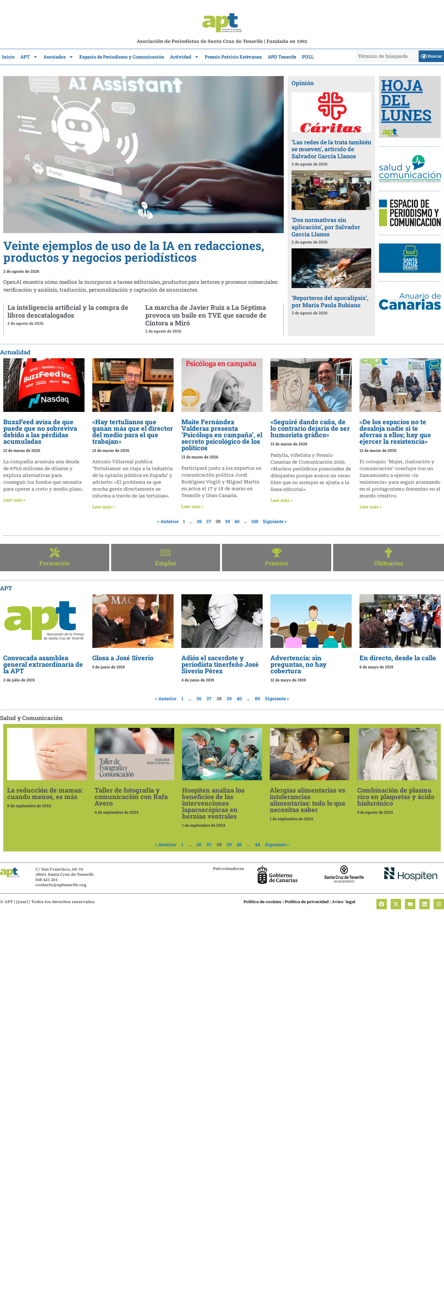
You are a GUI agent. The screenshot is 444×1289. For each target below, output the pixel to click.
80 (257, 698)
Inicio (8, 57)
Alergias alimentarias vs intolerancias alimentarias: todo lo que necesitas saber (308, 800)
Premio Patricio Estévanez (233, 57)
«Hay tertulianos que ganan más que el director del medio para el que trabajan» (132, 431)
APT (25, 57)
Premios (276, 563)
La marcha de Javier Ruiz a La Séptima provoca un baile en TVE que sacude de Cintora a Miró (206, 315)
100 (254, 521)
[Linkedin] (424, 904)
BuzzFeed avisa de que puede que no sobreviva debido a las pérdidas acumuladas (40, 431)
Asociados (55, 57)
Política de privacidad (307, 902)
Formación (54, 563)
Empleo (165, 563)
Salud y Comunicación (31, 718)
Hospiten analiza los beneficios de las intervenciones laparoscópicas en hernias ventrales (213, 803)
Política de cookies (262, 902)
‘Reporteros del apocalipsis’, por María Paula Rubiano (330, 301)
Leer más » (14, 500)
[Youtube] (410, 904)
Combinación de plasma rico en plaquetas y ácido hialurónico (395, 796)
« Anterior (168, 521)
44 (257, 844)
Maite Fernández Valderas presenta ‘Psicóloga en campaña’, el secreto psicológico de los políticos (221, 434)
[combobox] (387, 56)
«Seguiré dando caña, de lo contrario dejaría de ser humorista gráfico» (310, 428)
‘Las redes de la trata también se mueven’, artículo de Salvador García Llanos (331, 149)
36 (199, 521)
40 (237, 521)
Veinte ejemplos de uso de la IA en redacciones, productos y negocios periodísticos (133, 251)
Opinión (303, 83)
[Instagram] (439, 904)
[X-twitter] (396, 904)
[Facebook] (381, 904)
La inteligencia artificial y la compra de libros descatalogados (67, 311)
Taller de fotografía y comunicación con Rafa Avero (131, 796)
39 (227, 521)
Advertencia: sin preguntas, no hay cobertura (298, 664)
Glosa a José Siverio (122, 657)
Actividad (180, 57)
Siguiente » (275, 521)
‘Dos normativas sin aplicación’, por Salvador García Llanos (326, 227)
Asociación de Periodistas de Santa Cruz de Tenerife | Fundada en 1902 (222, 41)
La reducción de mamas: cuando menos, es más (45, 793)
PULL (308, 57)
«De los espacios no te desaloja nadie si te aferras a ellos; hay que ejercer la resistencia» (395, 431)
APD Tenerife (282, 57)
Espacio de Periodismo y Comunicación (121, 57)
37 (208, 521)
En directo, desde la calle (397, 657)
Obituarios (388, 563)
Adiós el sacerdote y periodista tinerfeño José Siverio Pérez (220, 664)
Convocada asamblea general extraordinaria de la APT (43, 664)
